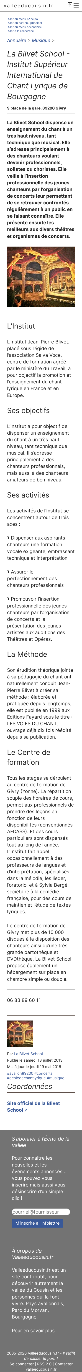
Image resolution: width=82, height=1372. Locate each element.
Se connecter (22, 1364)
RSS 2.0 (44, 1364)
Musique (41, 40)
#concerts (43, 1073)
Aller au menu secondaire (25, 27)
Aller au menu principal (23, 19)
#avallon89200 (20, 1073)
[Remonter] (70, 3)
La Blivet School (28, 1053)
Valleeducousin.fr (28, 5)
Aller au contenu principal (25, 23)
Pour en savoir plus (33, 1330)
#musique (55, 1078)
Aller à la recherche (21, 31)
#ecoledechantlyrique (26, 1078)
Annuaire (16, 40)
